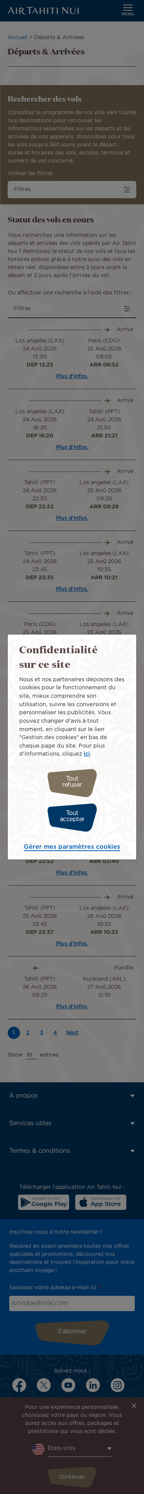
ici (87, 753)
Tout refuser (72, 782)
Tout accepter (72, 816)
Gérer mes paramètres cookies (72, 847)
